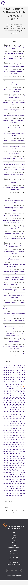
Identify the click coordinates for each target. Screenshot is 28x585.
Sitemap (14, 542)
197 (14, 404)
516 (4, 479)
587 (15, 495)
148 (24, 391)
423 (17, 456)
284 (5, 425)
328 (24, 434)
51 (20, 372)
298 (24, 427)
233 (10, 413)
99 (15, 381)
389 (5, 449)
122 (14, 386)
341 (18, 437)
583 (24, 493)
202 (7, 406)
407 (14, 453)
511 (11, 478)
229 (20, 411)
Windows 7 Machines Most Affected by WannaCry (14, 47)
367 (7, 444)
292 (7, 427)
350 (23, 439)
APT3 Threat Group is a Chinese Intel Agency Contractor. (14, 90)
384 (13, 448)
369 (13, 444)
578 (10, 493)
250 (15, 416)
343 (24, 437)
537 (21, 483)
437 (14, 460)
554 (5, 488)
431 (18, 458)
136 (11, 390)
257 (14, 418)
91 (20, 379)
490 (15, 472)
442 (7, 462)
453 (17, 464)
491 (18, 472)
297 (21, 427)
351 (4, 441)
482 (14, 471)
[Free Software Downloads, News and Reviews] (9, 3)
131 (18, 388)
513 (17, 478)
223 (24, 409)
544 (20, 485)
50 (17, 372)
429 (13, 458)
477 (21, 469)
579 (13, 493)
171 (4, 399)
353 (10, 441)
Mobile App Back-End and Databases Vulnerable (14, 252)
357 (21, 441)
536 (18, 483)
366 (4, 444)
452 (14, 464)
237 (21, 413)
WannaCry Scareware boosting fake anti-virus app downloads (14, 347)
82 (22, 377)
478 (24, 469)
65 (6, 376)
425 (23, 456)
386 (18, 448)
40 (17, 370)
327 (21, 434)
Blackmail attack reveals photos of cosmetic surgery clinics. (14, 159)
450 (8, 464)
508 (24, 476)
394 (20, 449)
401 (18, 451)
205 (15, 406)
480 (8, 471)
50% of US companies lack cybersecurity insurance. (14, 227)
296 (18, 427)
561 (4, 490)
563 (10, 490)
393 (17, 449)
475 (15, 469)
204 (13, 406)
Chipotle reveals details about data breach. (14, 308)
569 (5, 492)
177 (21, 399)
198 (17, 404)
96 (8, 381)
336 (4, 437)
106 (13, 383)
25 (6, 369)
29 (15, 369)
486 (4, 472)
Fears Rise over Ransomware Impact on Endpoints (14, 72)
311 (18, 430)
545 (23, 485)
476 (18, 469)
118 (24, 384)
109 (21, 383)
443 (10, 462)
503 (10, 476)
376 (11, 446)
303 (17, 428)
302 (14, 428)
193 (24, 402)
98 (13, 381)
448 (24, 462)
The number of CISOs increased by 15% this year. (14, 134)
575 (23, 492)
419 (5, 456)
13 (24, 365)
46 (8, 372)
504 (13, 476)
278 (10, 423)
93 (24, 379)
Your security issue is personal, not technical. (14, 201)
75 (6, 377)
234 (13, 413)
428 (10, 458)
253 (24, 416)
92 (22, 379)
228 (17, 411)
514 (20, 478)
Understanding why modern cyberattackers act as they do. (14, 121)
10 (18, 365)
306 (4, 430)
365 (23, 442)
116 (19, 384)
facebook (7, 570)
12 (22, 365)
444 (13, 462)
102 (24, 381)
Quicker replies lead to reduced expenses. (14, 164)
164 (5, 397)
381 (4, 448)
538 (24, 483)
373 (24, 444)
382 (7, 448)
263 (10, 420)
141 (4, 391)
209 (5, 407)
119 (5, 386)
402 (21, 451)
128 (10, 388)
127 (7, 388)
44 (4, 372)
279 (13, 423)
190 (15, 402)
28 (13, 369)
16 (8, 367)
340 (15, 437)
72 (22, 376)
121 (11, 386)
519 (13, 479)
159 (13, 395)
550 (15, 486)
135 (8, 390)
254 (5, 418)
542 (14, 485)
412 (7, 455)
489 (13, 472)
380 (23, 446)
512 (14, 478)
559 (20, 488)
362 (14, 442)
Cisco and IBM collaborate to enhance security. (14, 272)
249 (13, 416)
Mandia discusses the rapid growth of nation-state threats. (14, 110)
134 (5, 390)
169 (20, 397)
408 (17, 453)
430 (15, 458)
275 (23, 421)
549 (13, 486)
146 (18, 391)
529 (20, 481)
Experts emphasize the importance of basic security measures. (14, 96)
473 (10, 469)
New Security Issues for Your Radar (14, 53)
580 (15, 493)
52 (22, 372)
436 (11, 460)
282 (21, 423)
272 (14, 421)
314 (5, 432)
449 (5, 464)
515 (23, 478)
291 (4, 427)
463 (24, 465)
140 (23, 390)
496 (11, 474)
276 (4, 423)
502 (7, 476)
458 (10, 465)
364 (20, 442)
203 (10, 406)
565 (15, 490)
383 (10, 448)
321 (4, 434)
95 (6, 381)
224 (5, 411)
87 (11, 379)
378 (17, 446)
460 (15, 465)
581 (18, 493)
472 (7, 469)
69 (15, 376)
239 (5, 414)
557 (14, 488)
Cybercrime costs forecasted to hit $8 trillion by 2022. (14, 303)
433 (24, 458)
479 (5, 471)
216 (4, 409)
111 (4, 384)
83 (24, 377)
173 (10, 399)
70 (17, 376)
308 (10, 430)
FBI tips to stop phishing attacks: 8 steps (14, 215)
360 (8, 442)
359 (5, 442)
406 (11, 453)
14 (4, 367)
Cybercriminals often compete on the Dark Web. (14, 290)
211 (11, 407)
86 (8, 379)
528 (17, 481)
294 (13, 427)
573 (17, 492)
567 (21, 490)
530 (23, 481)
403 (24, 451)
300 (8, 428)
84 (4, 379)
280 (15, 423)
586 (13, 495)
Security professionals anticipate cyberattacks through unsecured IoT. (14, 258)
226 (11, 411)
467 (14, 467)
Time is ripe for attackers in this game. (14, 169)
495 (8, 474)
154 (20, 393)
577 (7, 493)
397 (7, 451)
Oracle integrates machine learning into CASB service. (14, 141)
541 (11, 485)
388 (24, 448)
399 (13, 451)
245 (23, 414)
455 (23, 464)
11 (20, 365)
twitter (12, 570)
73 (24, 376)
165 (8, 397)
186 (4, 402)
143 (10, 391)
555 (8, 488)
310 (15, 430)
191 (18, 402)
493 (24, 472)
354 (13, 441)
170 (23, 397)
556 (11, 488)
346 (11, 439)
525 (8, 481)
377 (14, 446)
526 (11, 481)
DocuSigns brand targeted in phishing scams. (14, 127)
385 (15, 448)
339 (13, 437)
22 (22, 367)
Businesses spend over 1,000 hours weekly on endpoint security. (14, 340)
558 (17, 488)
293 (10, 427)
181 (11, 400)
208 (24, 406)
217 (7, 409)
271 (11, 421)
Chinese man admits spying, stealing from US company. (14, 59)
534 (13, 483)
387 (21, 448)
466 (11, 467)
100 (18, 381)
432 (21, 458)
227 (14, 411)
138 (17, 390)
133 (24, 388)
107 (15, 383)
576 (4, 493)
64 (4, 376)
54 (4, 374)
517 (7, 479)
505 (15, 476)
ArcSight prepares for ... (14, 553)
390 (8, 449)
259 (20, 418)
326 (18, 434)
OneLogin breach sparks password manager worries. (14, 194)
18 (13, 367)
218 (10, 409)
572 (14, 492)
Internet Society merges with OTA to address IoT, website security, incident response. (14, 209)
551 (18, 486)
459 (13, 465)
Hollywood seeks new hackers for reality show (14, 175)
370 (15, 444)
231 (4, 413)
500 (23, 474)
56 (8, 374)
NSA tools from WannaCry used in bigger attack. (14, 103)
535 (15, 483)
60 (17, 374)
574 (20, 492)
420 (8, 456)
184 (20, 400)
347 (14, 439)
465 (8, 467)
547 (7, 486)
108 (18, 383)
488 (10, 472)
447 (21, 462)
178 (24, 399)
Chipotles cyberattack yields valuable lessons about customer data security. (14, 278)
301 (11, 428)
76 (8, 377)
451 (11, 464)
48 (13, 372)
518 (10, 479)
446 (18, 462)
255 (8, 418)
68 (13, 376)
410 (23, 453)
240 (8, 414)
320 (23, 432)
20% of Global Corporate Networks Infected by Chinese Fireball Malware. (14, 221)
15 (6, 367)
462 (21, 465)
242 (14, 414)
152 (14, 393)
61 (20, 374)
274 (20, 421)
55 (6, 374)
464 (5, 467)
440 (23, 460)
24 (4, 369)
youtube (16, 570)
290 (23, 425)
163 (24, 395)
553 (24, 486)
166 (11, 397)
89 (15, 379)
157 (7, 395)
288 (17, 425)
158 (10, 395)
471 (4, 469)
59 (15, 374)
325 (15, 434)
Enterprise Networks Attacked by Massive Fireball (14, 147)
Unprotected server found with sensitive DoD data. (14, 181)
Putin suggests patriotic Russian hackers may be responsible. (14, 188)
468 (17, 467)
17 (11, 367)
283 (24, 423)
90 (17, 379)
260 (23, 418)
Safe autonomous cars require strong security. (14, 353)
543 (17, 485)
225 (8, 411)
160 (15, 395)
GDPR (14, 537)
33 (24, 369)
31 (20, 369)
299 (5, 428)
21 (20, 367)
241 (11, 414)
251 (18, 416)
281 (18, 423)
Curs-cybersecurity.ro (14, 547)
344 (5, 439)
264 (13, 420)
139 (20, 390)
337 (7, 437)
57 (11, 374)
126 (4, 388)
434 (5, 460)
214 (20, 407)
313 (24, 430)
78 (13, 377)
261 (4, 420)
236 (18, 413)
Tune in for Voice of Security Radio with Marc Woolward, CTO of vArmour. (14, 334)
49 (15, 372)
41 (20, 370)
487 (7, 472)
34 (4, 370)
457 (7, 465)
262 (7, 420)
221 (18, 409)
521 (18, 479)
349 (20, 439)
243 (17, 414)
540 (8, 485)
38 (13, 370)
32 (22, 369)
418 (24, 455)
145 (15, 391)
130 (15, 388)
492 (21, 472)
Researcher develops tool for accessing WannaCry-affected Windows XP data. (14, 65)
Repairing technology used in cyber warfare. (14, 327)
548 (10, 486)
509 (5, 478)
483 (17, 471)
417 (21, 455)
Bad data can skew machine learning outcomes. (14, 321)
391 (11, 449)
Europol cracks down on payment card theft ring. (14, 314)
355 (15, 441)
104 (7, 383)
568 (24, 490)
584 (7, 495)
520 (15, 479)
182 (14, 400)
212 (14, 407)
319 (20, 432)
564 (13, 490)
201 (4, 406)
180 (8, 400)
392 (14, 449)
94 (4, 381)
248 (10, 416)
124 (20, 386)
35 (6, 370)
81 (20, 377)
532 (7, 483)
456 (4, 465)
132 (21, 388)
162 (21, 395)
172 (7, 399)
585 (10, 495)
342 (21, 437)
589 (21, 495)
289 (20, 425)
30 (17, 369)
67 (11, 376)
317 (14, 432)
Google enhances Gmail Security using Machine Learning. (14, 245)
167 (14, 397)
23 (24, 367)
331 (11, 435)
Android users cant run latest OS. (14, 78)
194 (5, 404)
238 (24, 413)
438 (17, 460)
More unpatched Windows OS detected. (14, 115)
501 (4, 476)
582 (21, 493)
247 (7, 416)
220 (15, 409)
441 (4, 462)
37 (11, 370)
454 (20, 464)
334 (20, 435)
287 (14, 425)
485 (23, 471)
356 (18, 441)
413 (10, 455)
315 (8, 432)
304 (20, 428)
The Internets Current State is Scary (14, 233)
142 (7, 391)
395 (23, 449)
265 (15, 420)
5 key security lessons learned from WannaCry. (14, 83)
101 (21, 381)
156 (4, 395)
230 (23, 411)
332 (14, 435)
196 (11, 404)
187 (7, 402)
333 (17, 435)
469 (20, 467)
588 (18, 495)
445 (15, 462)
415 (15, 455)
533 (10, 483)
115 (16, 384)
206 (18, 406)
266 (18, 420)
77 (11, 377)
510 (8, 478)
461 (18, 465)
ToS (14, 540)
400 (15, 451)
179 (5, 400)
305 (23, 428)
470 (23, 467)
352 (7, 441)
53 (24, 372)
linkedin (20, 570)
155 (23, 393)
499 (20, 474)
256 (11, 418)
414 (12, 455)
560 (23, 488)
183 (17, 400)
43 (24, 370)
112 (7, 384)
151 (11, 393)
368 (10, 444)
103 (4, 383)
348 (17, 439)
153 (17, 393)
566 (18, 490)
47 (11, 372)
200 (23, 404)
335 (23, 435)
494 (5, 474)
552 (21, 486)
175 (15, 399)
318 (17, 432)
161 (18, 395)
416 (18, 455)
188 (10, 402)
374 (5, 446)
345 (8, 439)
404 (5, 453)
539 (5, 485)
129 (13, 388)
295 (15, 427)
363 (17, 442)
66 (8, 376)
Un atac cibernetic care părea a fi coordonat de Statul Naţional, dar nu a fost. (14, 239)
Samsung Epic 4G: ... (14, 559)
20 (17, 367)
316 (11, 432)
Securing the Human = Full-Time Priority (14, 284)
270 (8, 421)
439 (20, 460)
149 (5, 393)
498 (17, 474)
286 (11, 425)
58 (13, 374)
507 (21, 476)
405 (8, 453)
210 (8, 407)
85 (6, 379)
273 (17, 421)
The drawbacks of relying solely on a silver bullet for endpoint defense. (14, 265)
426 (4, 458)
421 (11, 456)
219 (13, 409)
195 (8, 404)
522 (21, 479)
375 (8, 446)
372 (21, 444)
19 (15, 367)
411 (4, 455)
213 (17, 407)
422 (14, 456)
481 (11, 471)
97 (10, 381)
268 (24, 420)
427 (7, 458)
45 (6, 372)
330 (8, 435)
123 (17, 386)
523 (24, 479)
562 (7, 490)
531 (4, 483)
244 (20, 414)
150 (8, 393)
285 (8, 425)
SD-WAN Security (14, 153)
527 (14, 481)
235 (15, 413)
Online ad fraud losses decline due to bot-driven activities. (14, 296)
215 (23, 407)
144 (13, 391)
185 (23, 400)
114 (13, 384)
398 (10, 451)
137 (14, 390)
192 (21, 402)
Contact (14, 539)
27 (11, 369)
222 (21, 409)
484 (20, 471)
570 (8, 492)
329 (5, 435)
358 (24, 441)
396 (4, 451)
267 (21, 420)
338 (10, 437)
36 (8, 370)
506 (18, 476)
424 (20, 456)
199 (20, 404)
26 (8, 369)
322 (7, 434)
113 (10, 384)
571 (11, 492)
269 (5, 421)
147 (21, 391)
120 (8, 386)
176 (18, 399)
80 (17, 377)
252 (21, 416)
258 (17, 418)
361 (11, 442)
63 (24, 374)
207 (21, 406)
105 (10, 383)
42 (22, 370)
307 (7, 430)
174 (13, 399)
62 (22, 374)
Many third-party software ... (14, 564)
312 (21, 430)
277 (7, 423)
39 (15, 370)
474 (13, 469)
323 (10, 434)
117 (21, 384)
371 (18, 444)
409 (20, 453)
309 (13, 430)
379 (20, 446)
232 (7, 413)
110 (24, 383)
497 (14, 474)
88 (13, 379)
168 (17, 397)
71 (20, 376)
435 (8, 460)
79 (15, 377)
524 (5, 481)
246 (4, 416)
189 (13, 402)
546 (4, 486)
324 (13, 434)
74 (4, 377)
